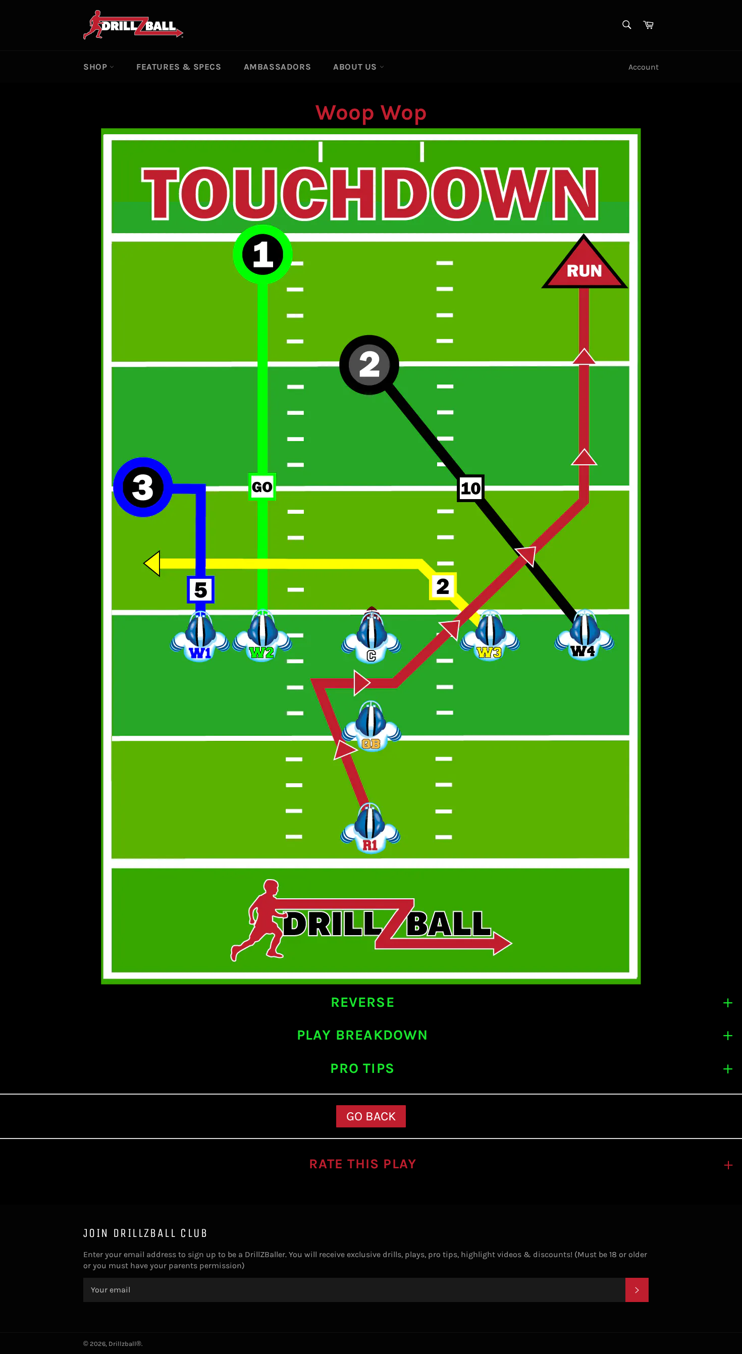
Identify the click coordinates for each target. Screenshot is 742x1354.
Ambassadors (277, 67)
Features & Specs (179, 67)
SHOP (96, 67)
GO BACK (371, 1116)
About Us (356, 67)
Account (643, 67)
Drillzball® (125, 1343)
